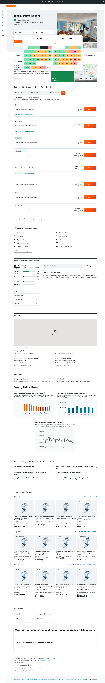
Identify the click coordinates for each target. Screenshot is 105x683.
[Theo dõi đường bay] (3, 26)
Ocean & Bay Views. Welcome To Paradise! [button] (86, 517)
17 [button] (38, 55)
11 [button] (41, 51)
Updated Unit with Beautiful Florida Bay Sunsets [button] (65, 552)
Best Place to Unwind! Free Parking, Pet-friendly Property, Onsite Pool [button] (44, 517)
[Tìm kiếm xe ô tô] (3, 18)
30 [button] (34, 63)
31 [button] (75, 63)
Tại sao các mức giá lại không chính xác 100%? (28, 671)
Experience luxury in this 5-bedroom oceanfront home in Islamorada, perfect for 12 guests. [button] (86, 586)
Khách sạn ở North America (34, 679)
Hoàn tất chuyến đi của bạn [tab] (23, 636)
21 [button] (26, 59)
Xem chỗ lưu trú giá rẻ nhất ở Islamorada (86, 531)
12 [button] (46, 51)
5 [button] (55, 51)
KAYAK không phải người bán (23, 665)
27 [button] (50, 59)
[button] (103, 2)
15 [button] (30, 55)
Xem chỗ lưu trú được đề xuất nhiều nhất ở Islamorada (82, 564)
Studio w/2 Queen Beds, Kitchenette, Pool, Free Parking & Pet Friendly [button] (44, 586)
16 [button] (34, 55)
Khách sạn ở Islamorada (23, 646)
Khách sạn (24, 679)
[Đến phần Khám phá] (3, 22)
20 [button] (50, 55)
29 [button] (30, 63)
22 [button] (30, 59)
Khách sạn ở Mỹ (45, 679)
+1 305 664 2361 (18, 24)
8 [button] (30, 51)
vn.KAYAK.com (17, 679)
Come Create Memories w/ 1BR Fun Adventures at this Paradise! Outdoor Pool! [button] (23, 518)
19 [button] (46, 55)
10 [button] (38, 51)
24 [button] (38, 59)
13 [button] (49, 51)
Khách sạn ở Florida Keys (67, 679)
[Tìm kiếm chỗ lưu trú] (3, 14)
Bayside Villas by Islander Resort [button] (86, 551)
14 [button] (26, 55)
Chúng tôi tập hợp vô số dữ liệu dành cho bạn (28, 668)
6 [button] (49, 47)
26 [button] (46, 59)
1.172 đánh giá (25, 20)
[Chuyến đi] (3, 30)
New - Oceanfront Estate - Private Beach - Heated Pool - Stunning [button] (65, 585)
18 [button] (42, 55)
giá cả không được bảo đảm (43, 660)
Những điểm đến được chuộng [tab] (42, 636)
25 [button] (42, 59)
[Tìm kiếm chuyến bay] (3, 11)
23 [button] (34, 59)
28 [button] (26, 63)
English (65, 2)
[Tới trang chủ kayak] (11, 6)
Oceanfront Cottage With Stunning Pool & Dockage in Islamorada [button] (23, 585)
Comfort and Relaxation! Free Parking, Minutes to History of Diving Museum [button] (66, 518)
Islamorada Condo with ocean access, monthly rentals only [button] (43, 552)
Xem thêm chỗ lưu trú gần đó (89, 496)
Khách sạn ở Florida (55, 679)
